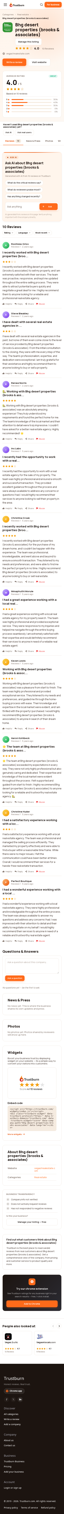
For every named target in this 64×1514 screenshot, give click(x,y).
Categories (8, 14)
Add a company (12, 1424)
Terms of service (29, 1507)
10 (36, 1089)
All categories (11, 1414)
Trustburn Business (14, 1461)
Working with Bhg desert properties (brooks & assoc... (27, 671)
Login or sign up (12, 1487)
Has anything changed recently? (23, 196)
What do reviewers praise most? (24, 189)
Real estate (23, 14)
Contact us (9, 1445)
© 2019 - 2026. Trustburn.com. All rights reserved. (30, 1501)
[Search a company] (41, 4)
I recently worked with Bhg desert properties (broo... (25, 254)
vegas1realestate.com (44, 1169)
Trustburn (14, 1378)
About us (9, 1440)
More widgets (15, 1134)
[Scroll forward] (59, 1326)
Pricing (7, 1466)
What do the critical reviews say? (24, 182)
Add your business (14, 1471)
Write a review (11, 1419)
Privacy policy (11, 1507)
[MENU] (5, 4)
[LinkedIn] (20, 1399)
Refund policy (48, 1507)
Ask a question (14, 978)
